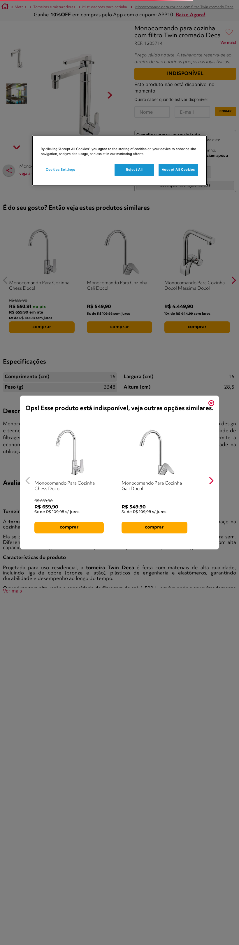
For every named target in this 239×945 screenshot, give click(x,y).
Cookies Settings (60, 170)
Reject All (134, 170)
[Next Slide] (211, 481)
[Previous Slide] (27, 481)
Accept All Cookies (178, 170)
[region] (119, 160)
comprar (69, 527)
